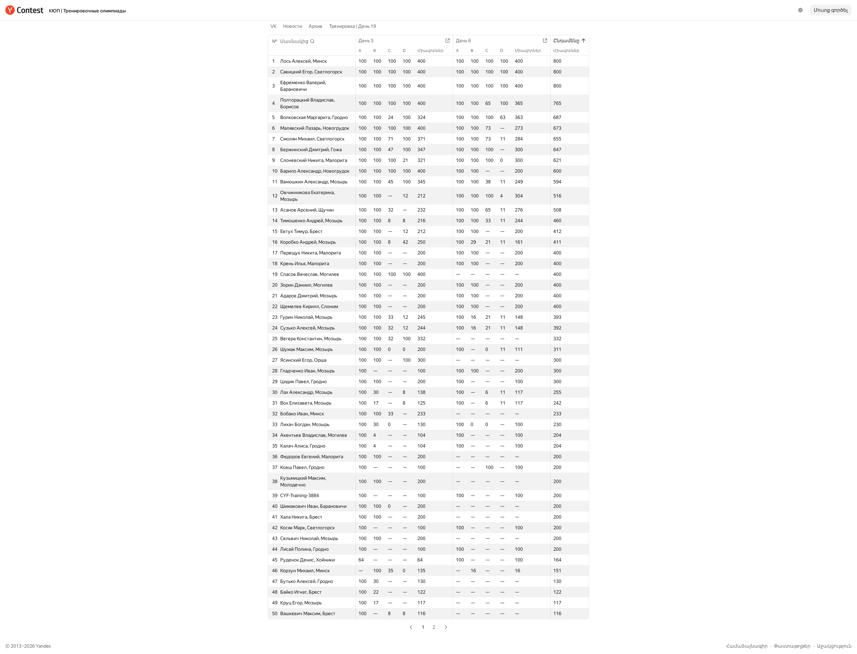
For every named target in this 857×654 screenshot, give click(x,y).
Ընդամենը (566, 40)
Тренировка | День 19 (352, 26)
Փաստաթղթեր (792, 646)
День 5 (366, 40)
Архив (315, 26)
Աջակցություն (834, 646)
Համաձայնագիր (747, 646)
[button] (297, 41)
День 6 (463, 40)
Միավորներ (430, 50)
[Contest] (24, 10)
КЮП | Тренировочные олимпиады (87, 10)
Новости (292, 26)
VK (273, 26)
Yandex (43, 646)
